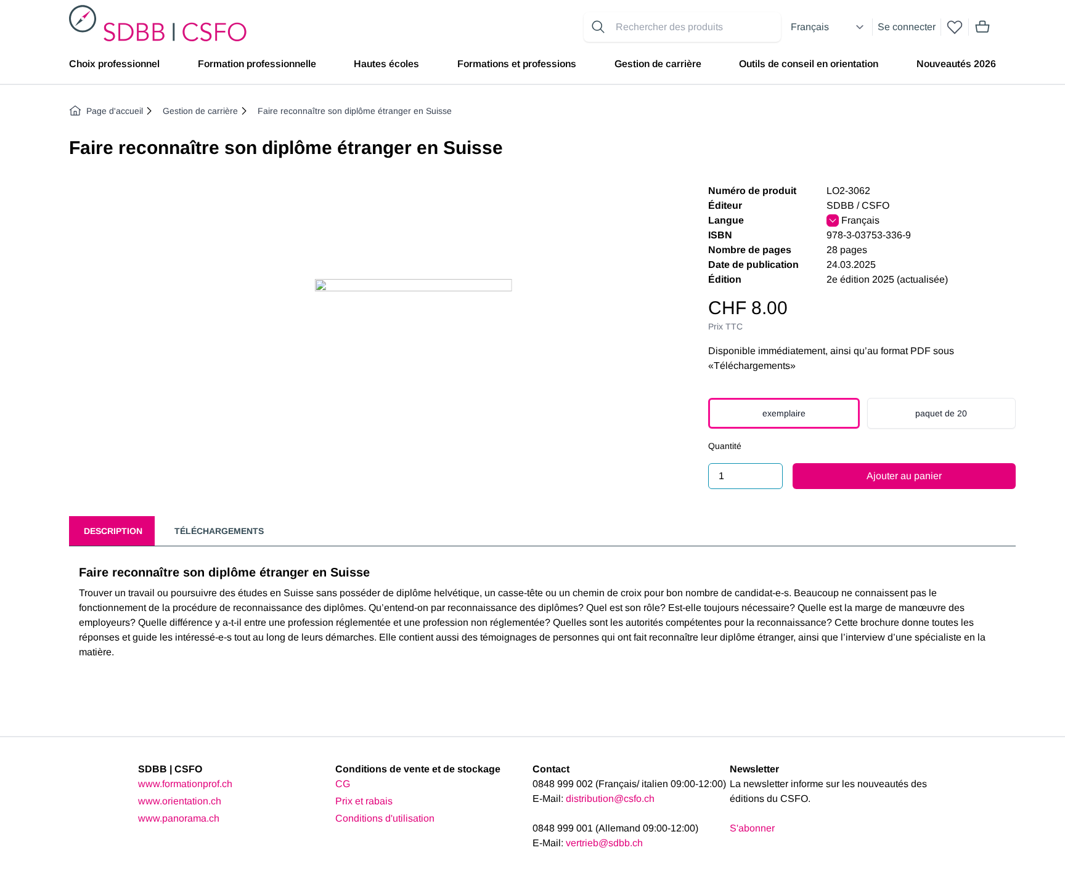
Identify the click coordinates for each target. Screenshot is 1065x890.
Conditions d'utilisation (385, 818)
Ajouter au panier (904, 476)
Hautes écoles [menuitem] (386, 64)
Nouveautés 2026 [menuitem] (956, 64)
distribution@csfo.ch (610, 798)
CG (342, 784)
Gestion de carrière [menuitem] (657, 64)
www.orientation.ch (179, 801)
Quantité (724, 446)
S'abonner (752, 828)
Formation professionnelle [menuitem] (257, 64)
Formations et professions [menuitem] (516, 64)
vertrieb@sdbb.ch (604, 843)
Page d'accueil (114, 111)
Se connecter (907, 27)
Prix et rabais (364, 801)
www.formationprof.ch (185, 784)
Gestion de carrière (200, 111)
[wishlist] (954, 27)
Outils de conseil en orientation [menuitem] (808, 64)
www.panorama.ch (178, 818)
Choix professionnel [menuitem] (114, 64)
